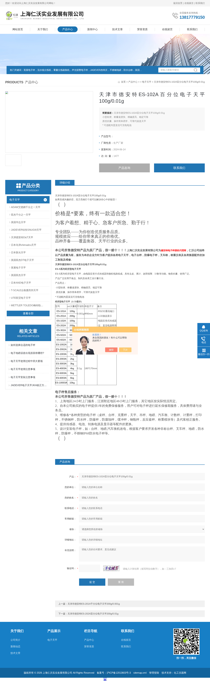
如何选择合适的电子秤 (23, 345)
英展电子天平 (18, 267)
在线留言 (189, 3)
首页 (123, 82)
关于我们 (42, 29)
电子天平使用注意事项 (23, 369)
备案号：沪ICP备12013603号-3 (114, 672)
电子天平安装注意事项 (23, 377)
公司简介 (15, 639)
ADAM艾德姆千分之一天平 (25, 207)
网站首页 (17, 29)
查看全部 (28, 313)
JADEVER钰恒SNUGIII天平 (26, 229)
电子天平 (146, 82)
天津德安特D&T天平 (22, 237)
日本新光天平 (18, 252)
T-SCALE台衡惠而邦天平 (24, 290)
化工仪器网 (180, 672)
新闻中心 (92, 29)
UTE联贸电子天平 (21, 297)
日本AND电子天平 (21, 282)
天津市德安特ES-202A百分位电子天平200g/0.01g (93, 613)
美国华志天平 (18, 222)
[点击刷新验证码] (111, 568)
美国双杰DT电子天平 (22, 260)
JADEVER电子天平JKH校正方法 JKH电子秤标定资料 (30, 385)
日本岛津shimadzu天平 (23, 244)
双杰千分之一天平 (21, 214)
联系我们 (200, 3)
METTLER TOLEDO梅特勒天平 (28, 305)
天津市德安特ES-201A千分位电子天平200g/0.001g (94, 603)
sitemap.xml (140, 672)
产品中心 (67, 29)
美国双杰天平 (18, 275)
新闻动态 (15, 646)
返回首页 (177, 3)
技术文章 (117, 29)
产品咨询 (124, 168)
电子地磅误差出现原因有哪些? (27, 353)
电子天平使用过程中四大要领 (27, 361)
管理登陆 (154, 672)
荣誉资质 (142, 29)
